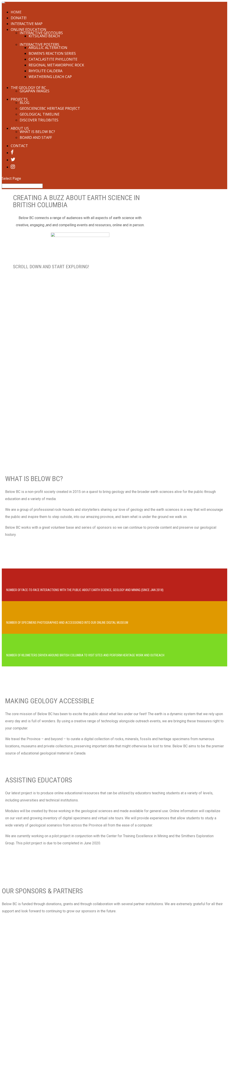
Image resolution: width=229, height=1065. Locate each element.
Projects (19, 99)
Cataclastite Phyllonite (53, 59)
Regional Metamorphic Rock (56, 65)
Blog (24, 102)
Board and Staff (36, 137)
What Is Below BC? (37, 131)
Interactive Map (26, 23)
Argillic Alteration (48, 47)
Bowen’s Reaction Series (52, 53)
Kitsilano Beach (44, 36)
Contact (19, 145)
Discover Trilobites (39, 120)
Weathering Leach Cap (50, 76)
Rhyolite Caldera (45, 70)
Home (16, 12)
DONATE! (18, 17)
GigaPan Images (34, 91)
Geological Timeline (39, 114)
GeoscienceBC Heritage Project (50, 108)
